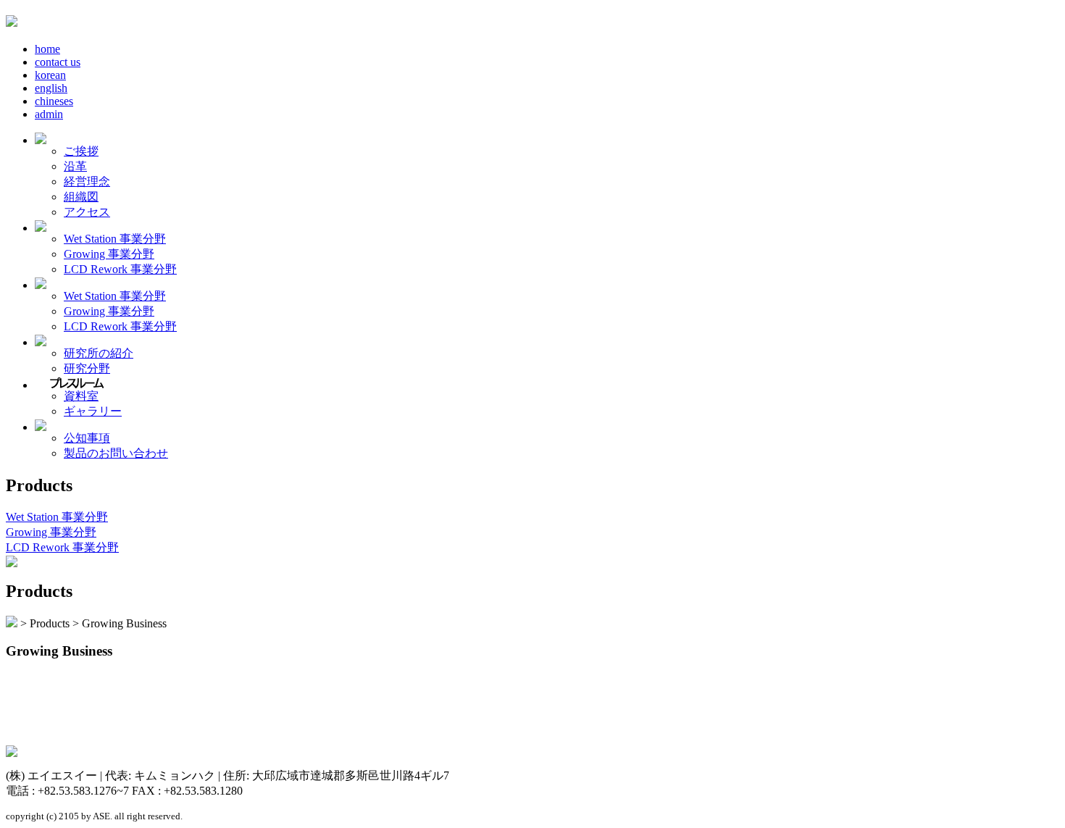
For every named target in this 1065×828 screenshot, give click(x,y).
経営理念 (87, 181)
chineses (54, 101)
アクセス (87, 212)
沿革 (75, 166)
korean (50, 75)
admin (49, 114)
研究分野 (87, 368)
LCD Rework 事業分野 (120, 269)
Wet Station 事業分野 (115, 239)
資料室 (81, 396)
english (51, 88)
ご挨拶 (81, 151)
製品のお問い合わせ (116, 453)
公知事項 (87, 438)
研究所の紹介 (98, 353)
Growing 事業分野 (109, 254)
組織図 (81, 197)
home (47, 49)
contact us (57, 62)
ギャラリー (93, 411)
